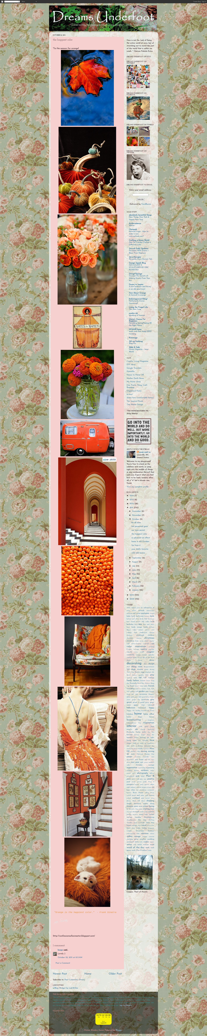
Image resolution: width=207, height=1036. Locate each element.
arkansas (130, 613)
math (132, 746)
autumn (145, 613)
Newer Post (60, 973)
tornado (134, 825)
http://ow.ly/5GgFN (125, 1005)
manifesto (150, 743)
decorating (134, 663)
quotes (146, 784)
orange (151, 765)
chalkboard (143, 632)
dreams (140, 669)
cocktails (146, 644)
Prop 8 (151, 782)
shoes (143, 801)
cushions (129, 657)
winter (129, 845)
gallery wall (134, 691)
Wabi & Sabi (134, 347)
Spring (151, 806)
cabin (134, 630)
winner (152, 842)
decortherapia (135, 257)
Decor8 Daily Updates (138, 249)
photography (142, 773)
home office (148, 714)
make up (143, 743)
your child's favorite (140, 549)
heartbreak (145, 710)
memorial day (149, 746)
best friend (131, 621)
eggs (142, 672)
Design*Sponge (135, 274)
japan (146, 726)
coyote (129, 652)
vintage (137, 837)
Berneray (151, 619)
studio (142, 812)
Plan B (150, 776)
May (134, 574)
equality (141, 675)
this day (142, 820)
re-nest (130, 394)
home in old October (140, 542)
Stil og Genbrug (136, 341)
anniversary (150, 610)
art (134, 613)
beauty (146, 616)
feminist (142, 680)
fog (128, 686)
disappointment (149, 667)
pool (128, 782)
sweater (135, 814)
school (129, 798)
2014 (132, 496)
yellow (144, 850)
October (136, 519)
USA (137, 833)
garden (142, 691)
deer (145, 664)
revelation (143, 790)
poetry (150, 779)
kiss (153, 732)
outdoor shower (133, 770)
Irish (140, 726)
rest (137, 790)
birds (152, 621)
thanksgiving (149, 817)
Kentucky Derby (133, 732)
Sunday (129, 814)
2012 (132, 504)
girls (136, 694)
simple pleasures (134, 804)
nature (129, 757)
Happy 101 (131, 710)
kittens (136, 735)
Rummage (133, 338)
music (133, 754)
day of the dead (148, 657)
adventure (148, 608)
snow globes (143, 806)
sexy (152, 798)
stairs (140, 809)
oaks (128, 765)
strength (136, 812)
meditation (139, 746)
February (136, 586)
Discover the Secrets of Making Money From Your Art (139, 278)
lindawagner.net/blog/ (138, 299)
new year (135, 762)
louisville (145, 740)
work (148, 848)
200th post (135, 608)
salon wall (144, 795)
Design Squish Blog (137, 263)
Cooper (129, 649)
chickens (129, 635)
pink (137, 776)
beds (152, 616)
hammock (142, 708)
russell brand (131, 795)
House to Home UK (135, 375)
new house (139, 759)
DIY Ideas (131, 365)
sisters (145, 804)
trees (149, 825)
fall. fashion (148, 678)
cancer (147, 630)
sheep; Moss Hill (133, 801)
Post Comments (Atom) (74, 980)
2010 (132, 595)
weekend (130, 842)
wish (134, 845)
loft (139, 740)
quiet (141, 784)
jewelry (129, 729)
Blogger (119, 1030)
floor (143, 683)
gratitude (145, 700)
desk (128, 667)
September (137, 558)
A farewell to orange (137, 295)
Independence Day (134, 723)
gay (146, 691)
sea (142, 798)
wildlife (146, 842)
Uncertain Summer (145, 831)
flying (152, 683)
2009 (132, 599)
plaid (142, 776)
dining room (136, 667)
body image (137, 627)
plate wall (135, 779)
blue (140, 624)
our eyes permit (138, 530)
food (132, 686)
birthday (130, 624)
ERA (146, 675)
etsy (152, 675)
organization (132, 768)
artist (138, 613)
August (135, 562)
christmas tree (133, 641)
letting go (144, 737)
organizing (150, 768)
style (146, 812)
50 (142, 608)
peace (129, 773)
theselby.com (131, 820)
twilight (129, 831)
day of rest (138, 657)
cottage (136, 649)
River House (138, 793)
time (148, 823)
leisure (136, 737)
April (134, 578)
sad (138, 795)
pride (145, 782)
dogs (133, 669)
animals (141, 610)
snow (136, 806)
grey (147, 702)
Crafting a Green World (139, 240)
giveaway (143, 694)
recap (149, 787)
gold (132, 697)
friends (151, 686)
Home (87, 973)
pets (134, 773)
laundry (130, 737)
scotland (136, 798)
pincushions (130, 776)
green (129, 702)
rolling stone (149, 793)
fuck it (138, 689)
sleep (152, 804)
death (129, 660)
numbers (151, 762)
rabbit (152, 784)
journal (142, 729)
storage (129, 812)
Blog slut (132, 343)
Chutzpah (133, 230)
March (135, 582)
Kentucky (151, 729)
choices (138, 638)
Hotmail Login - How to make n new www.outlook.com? (138, 234)
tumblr (138, 828)
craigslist (150, 652)
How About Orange (137, 293)
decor (151, 660)
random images (141, 787)
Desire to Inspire (136, 285)
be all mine (136, 523)
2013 (132, 500)
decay (140, 660)
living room (132, 740)
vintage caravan (148, 836)
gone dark (137, 697)
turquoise (151, 828)
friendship (131, 689)
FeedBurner (146, 204)
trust (133, 828)
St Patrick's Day (132, 809)
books (145, 627)
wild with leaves (138, 553)
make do (136, 743)
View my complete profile (138, 487)
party (152, 770)
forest (137, 686)
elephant (148, 672)
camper (140, 630)
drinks (146, 669)
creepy (138, 655)
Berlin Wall (143, 619)
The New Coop (135, 309)
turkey (144, 828)
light (152, 737)
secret (147, 798)
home (138, 713)
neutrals (146, 757)
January (135, 590)
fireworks (133, 683)
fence (148, 680)
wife (141, 842)
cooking (151, 646)
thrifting (151, 820)
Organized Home (134, 391)
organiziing (141, 768)
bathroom (140, 616)
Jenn (152, 726)
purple (137, 784)
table (146, 814)
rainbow (133, 787)
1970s (129, 608)
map (128, 746)
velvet (152, 833)
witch (139, 845)
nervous (137, 757)
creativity (130, 655)
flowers (147, 683)
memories (130, 749)
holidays (130, 714)
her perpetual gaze (140, 526)
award (152, 613)
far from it (136, 545)
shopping (150, 801)
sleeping (130, 806)
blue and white (148, 624)
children (151, 635)
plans (129, 779)
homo (129, 717)
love (152, 740)
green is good (138, 702)
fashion (136, 681)
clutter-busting (136, 644)
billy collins (145, 621)
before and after (133, 619)
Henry (152, 710)
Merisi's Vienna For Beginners (137, 320)
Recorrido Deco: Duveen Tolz (140, 259)
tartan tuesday (134, 817)
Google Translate (134, 368)
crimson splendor (148, 655)
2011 (132, 508)
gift (133, 694)
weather (143, 839)
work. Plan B (136, 850)
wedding (150, 839)
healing (138, 710)
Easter (137, 672)
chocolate (130, 638)
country (144, 649)
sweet (141, 814)
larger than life (147, 735)
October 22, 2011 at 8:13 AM (70, 958)
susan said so (145, 452)
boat (128, 627)
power (139, 782)
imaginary (151, 720)
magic (129, 743)
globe (128, 697)
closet (146, 641)
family (129, 681)
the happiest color (139, 534)
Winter (132, 226)
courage (151, 649)
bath (133, 616)
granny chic (136, 700)
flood (139, 683)
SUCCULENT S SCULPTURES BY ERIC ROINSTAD (139, 267)
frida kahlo (143, 686)
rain (128, 787)
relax (133, 790)
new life (148, 759)
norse (146, 762)
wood (152, 845)
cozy (136, 652)
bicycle (138, 621)
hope (140, 717)
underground (131, 833)
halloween (131, 708)
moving (144, 751)
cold (152, 644)
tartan (151, 814)
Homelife (131, 371)
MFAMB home (135, 329)
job (136, 729)
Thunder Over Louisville (136, 823)
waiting (130, 839)
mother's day (135, 751)
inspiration (148, 723)
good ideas (146, 697)
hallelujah (151, 705)
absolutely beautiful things (140, 215)
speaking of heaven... (137, 315)
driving (152, 669)
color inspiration (136, 646)
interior (131, 726)
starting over (148, 809)
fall (140, 678)
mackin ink (133, 313)
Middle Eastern (143, 749)
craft (142, 652)
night (141, 762)
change (151, 632)
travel (143, 825)
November (137, 515)
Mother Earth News (135, 378)
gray (152, 700)
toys (139, 825)
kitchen (130, 735)
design (151, 664)
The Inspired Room (135, 401)
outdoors (144, 770)
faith (135, 678)
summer (151, 812)
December (137, 511)
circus (141, 641)
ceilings (129, 632)
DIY (128, 669)
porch (134, 782)
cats (152, 630)
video (129, 836)
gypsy (136, 705)
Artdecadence (135, 224)
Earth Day (130, 672)
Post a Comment (63, 963)
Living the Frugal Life (138, 307)
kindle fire (146, 732)
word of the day (135, 847)
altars (134, 610)
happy (151, 708)
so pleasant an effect (141, 538)
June (134, 570)
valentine (145, 834)
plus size (143, 779)
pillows (152, 773)
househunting (134, 720)
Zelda (149, 850)
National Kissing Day (145, 754)
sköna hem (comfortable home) (140, 398)
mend (135, 749)
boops (60, 950)
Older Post (115, 973)
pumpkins (130, 784)
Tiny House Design (135, 405)
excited (129, 678)
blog (136, 624)
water (136, 839)
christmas (149, 638)
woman (146, 845)
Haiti (143, 705)
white (137, 842)
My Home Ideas (134, 382)
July (134, 566)
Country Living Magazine (137, 361)
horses (151, 717)
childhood (140, 635)
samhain (151, 795)
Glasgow (151, 694)
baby (129, 616)
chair (135, 632)
